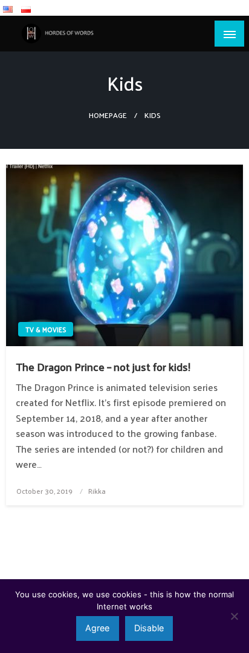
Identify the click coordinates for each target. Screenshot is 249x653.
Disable (149, 628)
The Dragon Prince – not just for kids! (103, 366)
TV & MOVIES (45, 329)
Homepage (108, 115)
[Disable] (234, 616)
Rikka (97, 490)
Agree (97, 628)
